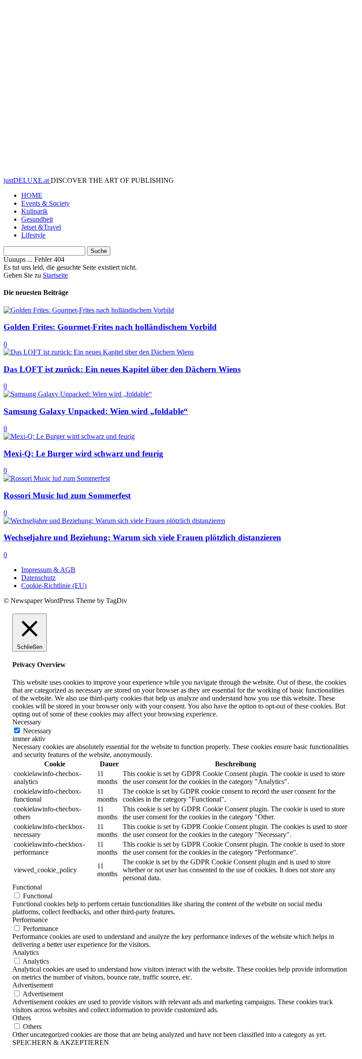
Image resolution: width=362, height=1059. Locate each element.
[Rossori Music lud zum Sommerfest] (57, 478)
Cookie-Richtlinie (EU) (54, 585)
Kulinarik (34, 211)
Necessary (37, 731)
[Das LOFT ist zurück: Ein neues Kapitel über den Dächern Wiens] (99, 352)
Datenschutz (38, 577)
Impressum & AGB (48, 569)
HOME (31, 195)
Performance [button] (30, 919)
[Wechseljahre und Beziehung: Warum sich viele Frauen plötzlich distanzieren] (114, 520)
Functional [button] (27, 887)
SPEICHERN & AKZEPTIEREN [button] (60, 1042)
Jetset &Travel (41, 227)
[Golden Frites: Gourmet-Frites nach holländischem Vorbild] (89, 310)
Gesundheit (37, 219)
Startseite (55, 275)
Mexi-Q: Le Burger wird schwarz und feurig (83, 453)
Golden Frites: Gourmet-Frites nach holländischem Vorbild (110, 327)
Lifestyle (33, 235)
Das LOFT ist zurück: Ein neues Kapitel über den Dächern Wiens (122, 369)
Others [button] (21, 1017)
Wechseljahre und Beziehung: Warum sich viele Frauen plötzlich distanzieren (142, 537)
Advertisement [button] (32, 985)
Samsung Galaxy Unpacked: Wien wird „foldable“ (96, 411)
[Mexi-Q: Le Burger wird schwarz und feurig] (69, 436)
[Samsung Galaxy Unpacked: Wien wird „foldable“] (78, 394)
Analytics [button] (25, 952)
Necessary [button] (26, 722)
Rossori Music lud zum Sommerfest (67, 495)
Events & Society (45, 203)
